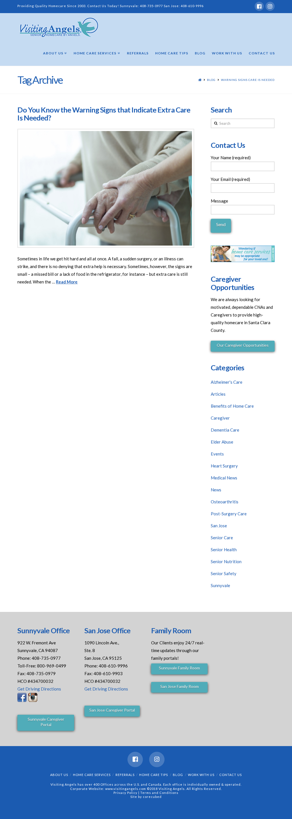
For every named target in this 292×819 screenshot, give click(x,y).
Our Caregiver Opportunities (243, 345)
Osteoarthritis (224, 501)
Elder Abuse (222, 441)
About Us (59, 775)
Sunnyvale (220, 585)
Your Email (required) (230, 179)
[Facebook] (259, 6)
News (216, 489)
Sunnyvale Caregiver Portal (46, 722)
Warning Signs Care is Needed (248, 79)
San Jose (219, 525)
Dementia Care (225, 429)
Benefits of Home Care (232, 406)
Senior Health (224, 549)
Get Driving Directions (39, 688)
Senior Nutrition (226, 561)
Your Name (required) (231, 157)
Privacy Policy (125, 793)
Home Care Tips (153, 775)
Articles (218, 394)
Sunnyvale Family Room (179, 667)
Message (219, 200)
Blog (211, 79)
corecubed (152, 796)
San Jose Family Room (179, 686)
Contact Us (230, 775)
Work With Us (201, 775)
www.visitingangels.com (125, 789)
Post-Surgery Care (229, 513)
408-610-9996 (192, 6)
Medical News (224, 477)
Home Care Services (92, 775)
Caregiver (220, 417)
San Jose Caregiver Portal (112, 710)
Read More (67, 281)
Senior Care (222, 537)
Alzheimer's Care (226, 382)
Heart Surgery (224, 465)
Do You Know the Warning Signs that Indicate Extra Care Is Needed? (103, 113)
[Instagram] (270, 6)
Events (217, 453)
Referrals (125, 775)
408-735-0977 (151, 6)
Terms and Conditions (159, 793)
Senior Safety (223, 573)
